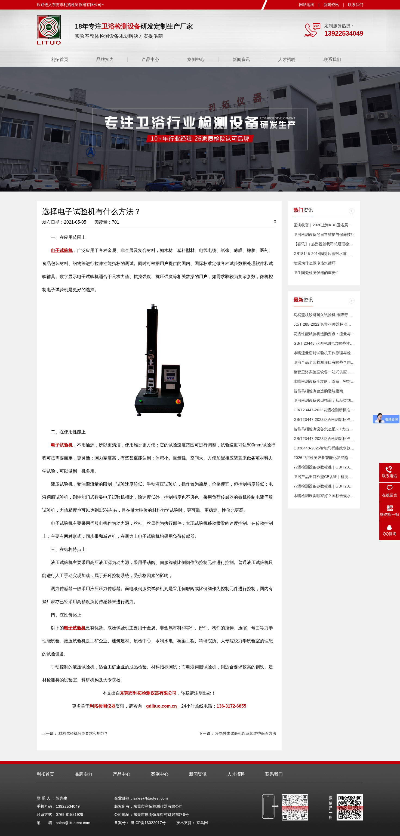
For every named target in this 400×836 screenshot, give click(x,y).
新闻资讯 (331, 4)
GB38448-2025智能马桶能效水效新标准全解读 (333, 448)
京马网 (202, 822)
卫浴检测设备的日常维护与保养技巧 (324, 234)
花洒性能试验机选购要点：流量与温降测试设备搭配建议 (341, 334)
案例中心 (196, 59)
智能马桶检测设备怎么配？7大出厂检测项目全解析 (337, 429)
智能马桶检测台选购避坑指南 (318, 391)
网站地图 (306, 4)
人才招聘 (287, 59)
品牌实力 (105, 59)
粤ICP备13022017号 (148, 822)
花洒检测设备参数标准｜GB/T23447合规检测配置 (336, 467)
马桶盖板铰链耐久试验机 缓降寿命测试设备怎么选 (336, 315)
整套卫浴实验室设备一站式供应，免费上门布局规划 (337, 372)
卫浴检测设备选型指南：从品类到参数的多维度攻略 (337, 400)
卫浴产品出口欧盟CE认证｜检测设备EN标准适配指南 (339, 476)
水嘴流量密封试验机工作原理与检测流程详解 (332, 353)
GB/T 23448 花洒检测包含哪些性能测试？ (329, 343)
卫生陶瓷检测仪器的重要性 (316, 272)
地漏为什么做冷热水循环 (315, 263)
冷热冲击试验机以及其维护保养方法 (245, 733)
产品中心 (150, 59)
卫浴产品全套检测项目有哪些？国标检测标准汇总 (335, 362)
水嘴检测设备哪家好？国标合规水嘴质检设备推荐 (335, 495)
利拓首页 (59, 59)
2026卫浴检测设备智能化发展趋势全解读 (328, 457)
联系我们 (355, 4)
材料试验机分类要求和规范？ (83, 733)
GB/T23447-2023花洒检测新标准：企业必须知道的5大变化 (344, 410)
